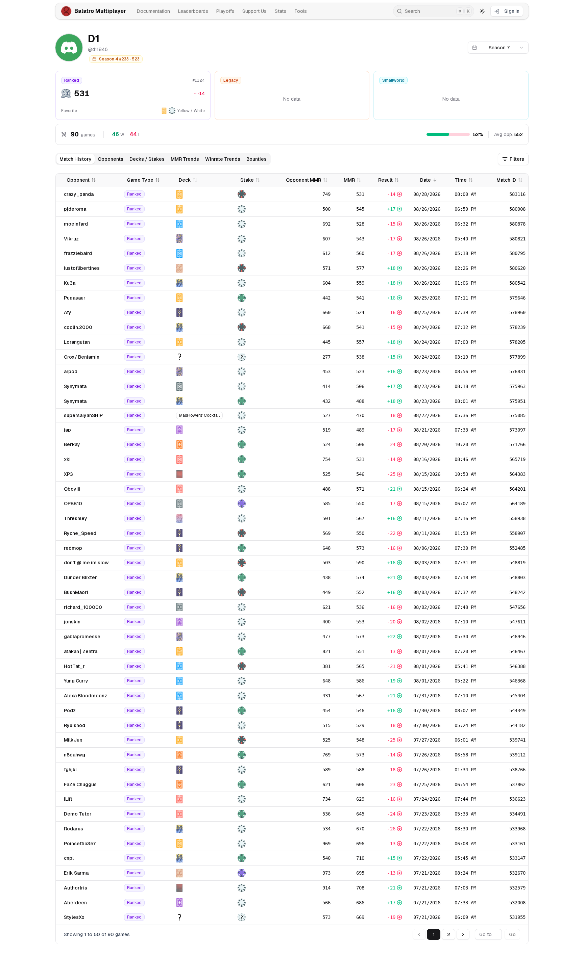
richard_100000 (83, 607)
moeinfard (76, 224)
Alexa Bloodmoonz (85, 696)
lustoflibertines (82, 268)
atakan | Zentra (80, 651)
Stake (247, 180)
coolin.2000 (78, 327)
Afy (67, 312)
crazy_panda (79, 194)
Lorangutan (77, 342)
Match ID (506, 180)
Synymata (75, 386)
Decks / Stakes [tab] (147, 159)
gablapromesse (82, 637)
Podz (70, 710)
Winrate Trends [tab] (222, 159)
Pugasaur (75, 298)
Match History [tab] (75, 159)
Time (461, 180)
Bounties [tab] (256, 159)
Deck (185, 180)
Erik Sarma (76, 873)
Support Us (254, 11)
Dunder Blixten (81, 577)
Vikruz (71, 239)
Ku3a (69, 283)
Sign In (511, 11)
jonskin (72, 622)
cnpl (69, 858)
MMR (349, 180)
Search (437, 11)
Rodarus (73, 829)
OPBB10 (73, 503)
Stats (280, 11)
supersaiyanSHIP (83, 415)
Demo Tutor (78, 814)
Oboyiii (72, 489)
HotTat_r (74, 666)
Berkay (72, 444)
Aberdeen (75, 903)
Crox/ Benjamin (81, 357)
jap (67, 430)
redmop (73, 548)
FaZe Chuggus (80, 784)
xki (67, 459)
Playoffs (225, 11)
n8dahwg (74, 755)
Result (385, 180)
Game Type (140, 180)
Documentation (153, 11)
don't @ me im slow (86, 563)
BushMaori (76, 592)
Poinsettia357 (80, 844)
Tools (300, 11)
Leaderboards (193, 11)
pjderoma (75, 209)
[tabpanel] (292, 558)
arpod (70, 371)
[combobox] (498, 48)
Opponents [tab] (110, 159)
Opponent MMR (303, 180)
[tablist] (163, 159)
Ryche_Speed (80, 533)
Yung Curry (76, 681)
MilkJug (73, 740)
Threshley (75, 518)
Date (425, 180)
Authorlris (75, 888)
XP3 (68, 474)
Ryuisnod (74, 725)
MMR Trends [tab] (185, 159)
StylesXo (74, 917)
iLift (68, 799)
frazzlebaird (78, 253)
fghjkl (70, 770)
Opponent (78, 180)
